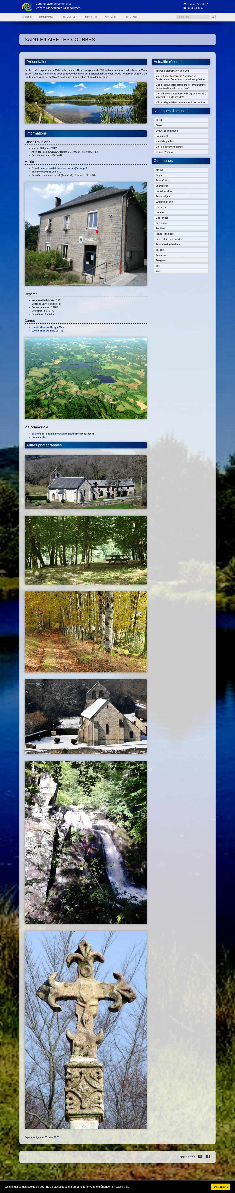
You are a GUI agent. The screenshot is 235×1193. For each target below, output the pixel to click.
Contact (131, 17)
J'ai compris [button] (221, 1186)
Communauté (46, 17)
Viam (158, 271)
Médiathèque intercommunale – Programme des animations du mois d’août (181, 86)
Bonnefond (162, 180)
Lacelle (160, 212)
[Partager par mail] (199, 1156)
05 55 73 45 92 (195, 8)
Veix (158, 265)
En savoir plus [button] (120, 1186)
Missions (91, 17)
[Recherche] (213, 17)
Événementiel (39, 437)
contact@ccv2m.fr (198, 4)
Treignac (161, 260)
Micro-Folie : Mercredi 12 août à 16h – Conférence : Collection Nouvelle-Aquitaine (180, 78)
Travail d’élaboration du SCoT (172, 70)
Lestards (161, 207)
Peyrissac (161, 223)
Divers (159, 125)
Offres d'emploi (164, 152)
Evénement (162, 136)
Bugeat (160, 175)
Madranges (162, 217)
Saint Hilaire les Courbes (169, 239)
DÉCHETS (161, 120)
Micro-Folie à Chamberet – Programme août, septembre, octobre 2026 (181, 95)
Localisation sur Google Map (47, 327)
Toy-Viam (161, 255)
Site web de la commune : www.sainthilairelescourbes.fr (62, 433)
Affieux (159, 169)
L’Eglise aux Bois (165, 201)
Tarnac (160, 249)
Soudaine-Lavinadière (168, 244)
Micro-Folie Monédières (169, 146)
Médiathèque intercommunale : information (180, 102)
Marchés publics (165, 141)
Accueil (27, 17)
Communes (70, 17)
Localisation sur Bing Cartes (47, 330)
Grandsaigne (163, 196)
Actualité (111, 17)
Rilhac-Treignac (165, 233)
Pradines (161, 228)
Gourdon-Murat (165, 191)
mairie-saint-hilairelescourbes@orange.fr (64, 168)
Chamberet (162, 185)
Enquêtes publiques (167, 130)
